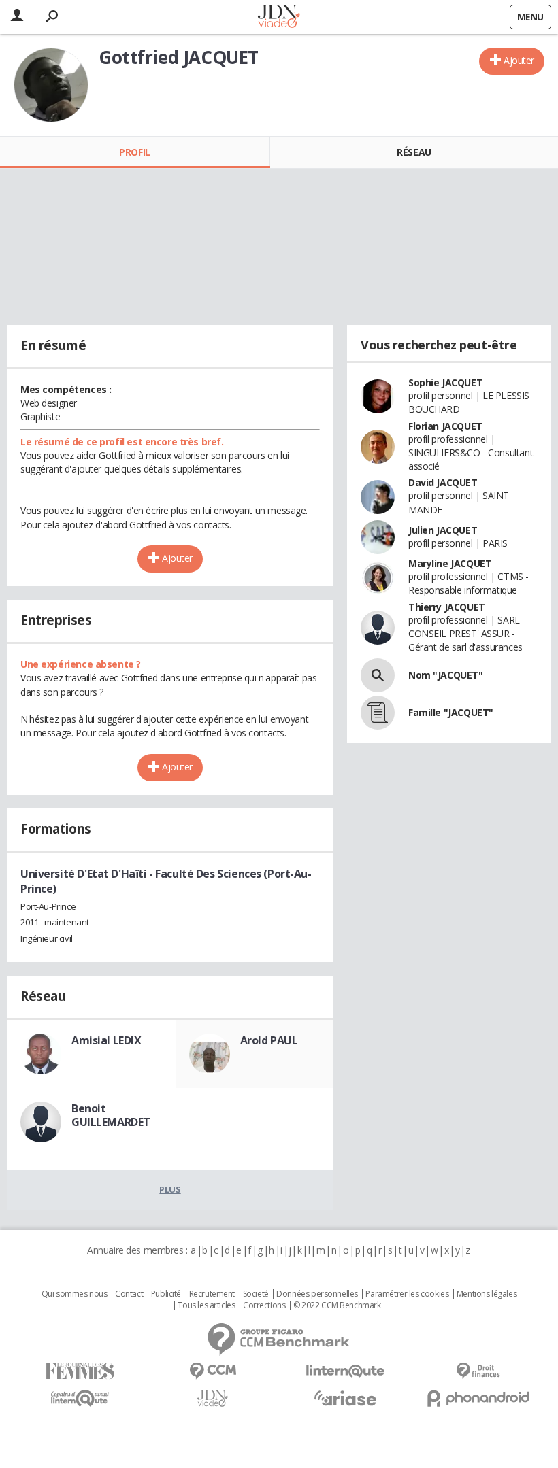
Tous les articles (206, 1305)
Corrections (264, 1305)
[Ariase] (345, 1397)
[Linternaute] (345, 1371)
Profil (134, 152)
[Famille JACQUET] (378, 713)
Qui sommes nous (75, 1294)
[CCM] (212, 1371)
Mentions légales (486, 1294)
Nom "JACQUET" (445, 674)
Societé (256, 1294)
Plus (169, 1189)
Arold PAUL (269, 1040)
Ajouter (519, 60)
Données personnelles (317, 1294)
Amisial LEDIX (106, 1040)
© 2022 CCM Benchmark (337, 1305)
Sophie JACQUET (445, 382)
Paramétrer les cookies (406, 1294)
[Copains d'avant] (80, 1398)
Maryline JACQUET (449, 563)
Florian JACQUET (445, 426)
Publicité (166, 1294)
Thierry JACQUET (446, 606)
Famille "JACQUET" (450, 712)
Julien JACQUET (442, 530)
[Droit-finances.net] (478, 1371)
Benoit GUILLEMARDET (110, 1115)
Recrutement (212, 1294)
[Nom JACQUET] (378, 675)
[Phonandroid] (478, 1398)
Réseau (414, 152)
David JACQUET (443, 482)
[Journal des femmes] (80, 1371)
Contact (129, 1294)
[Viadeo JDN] (212, 1398)
